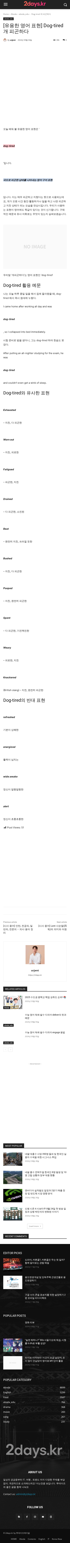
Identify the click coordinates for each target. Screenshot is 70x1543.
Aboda (14, 14)
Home (6, 14)
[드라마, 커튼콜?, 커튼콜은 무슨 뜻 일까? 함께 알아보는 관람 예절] (12, 1265)
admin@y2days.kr (25, 1494)
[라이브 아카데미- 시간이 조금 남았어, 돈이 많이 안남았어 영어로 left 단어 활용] (12, 1362)
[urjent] (5, 40)
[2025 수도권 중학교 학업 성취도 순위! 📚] (12, 1002)
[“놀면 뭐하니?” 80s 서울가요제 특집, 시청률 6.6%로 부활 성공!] (12, 1345)
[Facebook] (27, 1517)
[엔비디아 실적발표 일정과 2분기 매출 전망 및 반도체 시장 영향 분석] (12, 1195)
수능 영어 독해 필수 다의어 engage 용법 (45, 1032)
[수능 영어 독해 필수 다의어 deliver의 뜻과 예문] (12, 1020)
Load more (34, 1226)
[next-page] (10, 1049)
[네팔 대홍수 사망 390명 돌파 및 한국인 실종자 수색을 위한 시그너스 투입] (12, 1159)
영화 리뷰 (30, 1322)
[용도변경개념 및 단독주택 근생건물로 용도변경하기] (12, 1282)
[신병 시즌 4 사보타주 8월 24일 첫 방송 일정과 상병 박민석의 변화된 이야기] (12, 1214)
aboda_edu (24, 14)
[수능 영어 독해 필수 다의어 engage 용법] (12, 1037)
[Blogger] (19, 1517)
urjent (13, 40)
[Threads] (51, 1517)
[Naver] (43, 1517)
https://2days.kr (35, 975)
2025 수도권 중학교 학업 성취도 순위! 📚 (45, 997)
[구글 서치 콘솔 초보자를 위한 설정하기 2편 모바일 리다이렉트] (12, 1300)
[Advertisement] (35, 84)
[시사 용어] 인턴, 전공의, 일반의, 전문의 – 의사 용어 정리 (18, 929)
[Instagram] (35, 1517)
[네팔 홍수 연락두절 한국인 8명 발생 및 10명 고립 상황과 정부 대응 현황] (12, 1177)
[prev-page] (5, 1049)
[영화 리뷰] (12, 1327)
